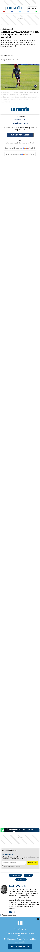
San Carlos (28, 875)
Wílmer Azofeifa (15, 875)
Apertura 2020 (21, 879)
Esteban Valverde (8, 56)
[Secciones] (4, 8)
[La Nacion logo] (14, 8)
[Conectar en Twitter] (14, 912)
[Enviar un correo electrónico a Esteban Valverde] (10, 912)
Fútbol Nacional (7, 29)
